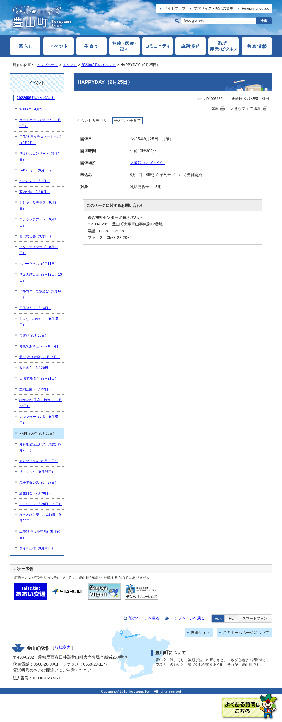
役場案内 (62, 647)
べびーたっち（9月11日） (38, 264)
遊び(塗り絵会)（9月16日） (39, 357)
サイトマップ (174, 8)
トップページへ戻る (187, 618)
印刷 (215, 109)
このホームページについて (246, 633)
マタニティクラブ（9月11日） (38, 250)
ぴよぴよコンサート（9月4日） (39, 157)
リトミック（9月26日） (37, 472)
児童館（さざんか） (147, 163)
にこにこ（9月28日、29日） (40, 504)
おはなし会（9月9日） (36, 236)
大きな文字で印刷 (245, 108)
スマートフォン (254, 618)
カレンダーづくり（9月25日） (38, 420)
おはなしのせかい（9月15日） (38, 322)
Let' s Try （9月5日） (36, 170)
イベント (70, 65)
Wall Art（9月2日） (33, 109)
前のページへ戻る (144, 618)
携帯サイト (200, 633)
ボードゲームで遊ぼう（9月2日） (40, 123)
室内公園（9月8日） (34, 192)
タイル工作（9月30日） (37, 548)
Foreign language (255, 8)
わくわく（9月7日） (34, 181)
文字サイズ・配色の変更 (213, 8)
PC (231, 618)
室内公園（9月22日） (35, 389)
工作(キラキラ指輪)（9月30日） (39, 535)
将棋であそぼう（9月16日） (40, 346)
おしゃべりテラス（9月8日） (37, 206)
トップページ (47, 65)
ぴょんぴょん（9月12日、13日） (40, 277)
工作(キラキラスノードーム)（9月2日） (40, 140)
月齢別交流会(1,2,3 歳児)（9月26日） (40, 447)
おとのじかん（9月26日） (38, 461)
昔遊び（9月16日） (33, 335)
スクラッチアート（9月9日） (37, 222)
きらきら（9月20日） (35, 368)
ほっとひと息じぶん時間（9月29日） (40, 518)
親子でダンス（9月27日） (38, 482)
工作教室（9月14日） (35, 308)
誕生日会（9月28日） (35, 493)
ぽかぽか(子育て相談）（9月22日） (40, 403)
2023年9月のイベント (98, 65)
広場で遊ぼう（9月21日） (38, 378)
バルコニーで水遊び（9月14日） (40, 294)
